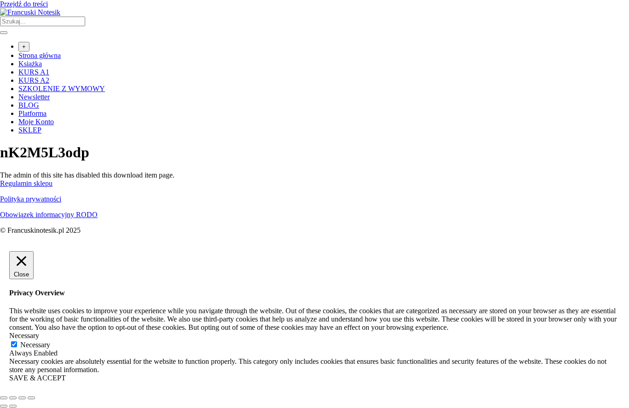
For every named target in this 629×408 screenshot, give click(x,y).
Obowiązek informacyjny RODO (49, 214)
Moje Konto (36, 122)
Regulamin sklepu (26, 183)
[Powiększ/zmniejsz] (3, 398)
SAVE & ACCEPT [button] (37, 378)
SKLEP (29, 130)
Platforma (32, 113)
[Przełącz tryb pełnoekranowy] (13, 398)
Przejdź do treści (24, 4)
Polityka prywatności (30, 199)
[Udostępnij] (22, 398)
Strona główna (39, 55)
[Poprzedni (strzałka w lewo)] (3, 406)
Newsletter (34, 97)
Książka (30, 64)
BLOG (28, 105)
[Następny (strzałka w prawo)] (13, 406)
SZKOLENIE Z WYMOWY (61, 88)
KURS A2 (33, 80)
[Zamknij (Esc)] (31, 398)
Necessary (35, 345)
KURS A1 (33, 72)
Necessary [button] (24, 335)
